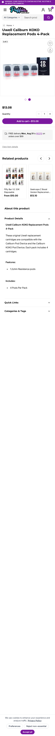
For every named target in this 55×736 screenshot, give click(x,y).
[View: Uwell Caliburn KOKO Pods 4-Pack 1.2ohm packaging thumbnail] (25, 99)
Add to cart (27, 121)
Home (9, 25)
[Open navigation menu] (5, 9)
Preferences (14, 726)
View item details (10, 146)
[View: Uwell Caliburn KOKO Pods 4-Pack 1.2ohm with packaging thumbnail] (29, 99)
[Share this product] (50, 50)
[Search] (48, 17)
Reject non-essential (36, 726)
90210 (39, 133)
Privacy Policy (34, 720)
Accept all (27, 732)
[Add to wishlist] (50, 43)
